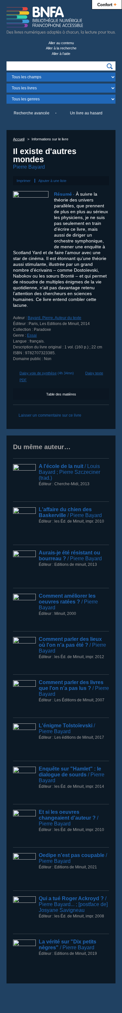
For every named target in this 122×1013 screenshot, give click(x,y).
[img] (110, 66)
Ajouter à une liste (52, 181)
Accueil (18, 139)
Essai (32, 335)
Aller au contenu (61, 43)
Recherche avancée (31, 113)
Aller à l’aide (61, 54)
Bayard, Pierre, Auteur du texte (54, 318)
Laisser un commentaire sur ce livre (50, 415)
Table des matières (61, 394)
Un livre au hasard (86, 113)
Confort (106, 4)
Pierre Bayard (29, 167)
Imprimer (24, 181)
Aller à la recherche (61, 48)
